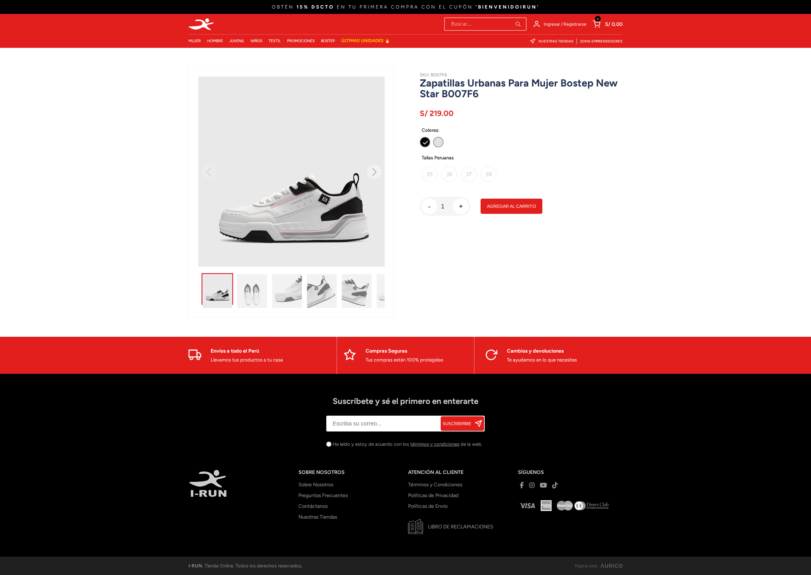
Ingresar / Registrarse (565, 24)
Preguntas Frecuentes (323, 495)
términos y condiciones (434, 444)
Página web (586, 566)
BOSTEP (328, 41)
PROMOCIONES (301, 41)
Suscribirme (457, 423)
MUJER (194, 41)
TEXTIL (275, 41)
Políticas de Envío (428, 506)
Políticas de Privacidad (433, 495)
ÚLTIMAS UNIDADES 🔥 (365, 40)
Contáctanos (313, 506)
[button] (374, 172)
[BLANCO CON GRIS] (438, 142)
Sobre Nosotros (315, 485)
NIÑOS (256, 41)
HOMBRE (215, 41)
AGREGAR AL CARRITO (511, 206)
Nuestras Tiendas (556, 41)
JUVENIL (236, 41)
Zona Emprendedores (601, 41)
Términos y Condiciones (435, 485)
